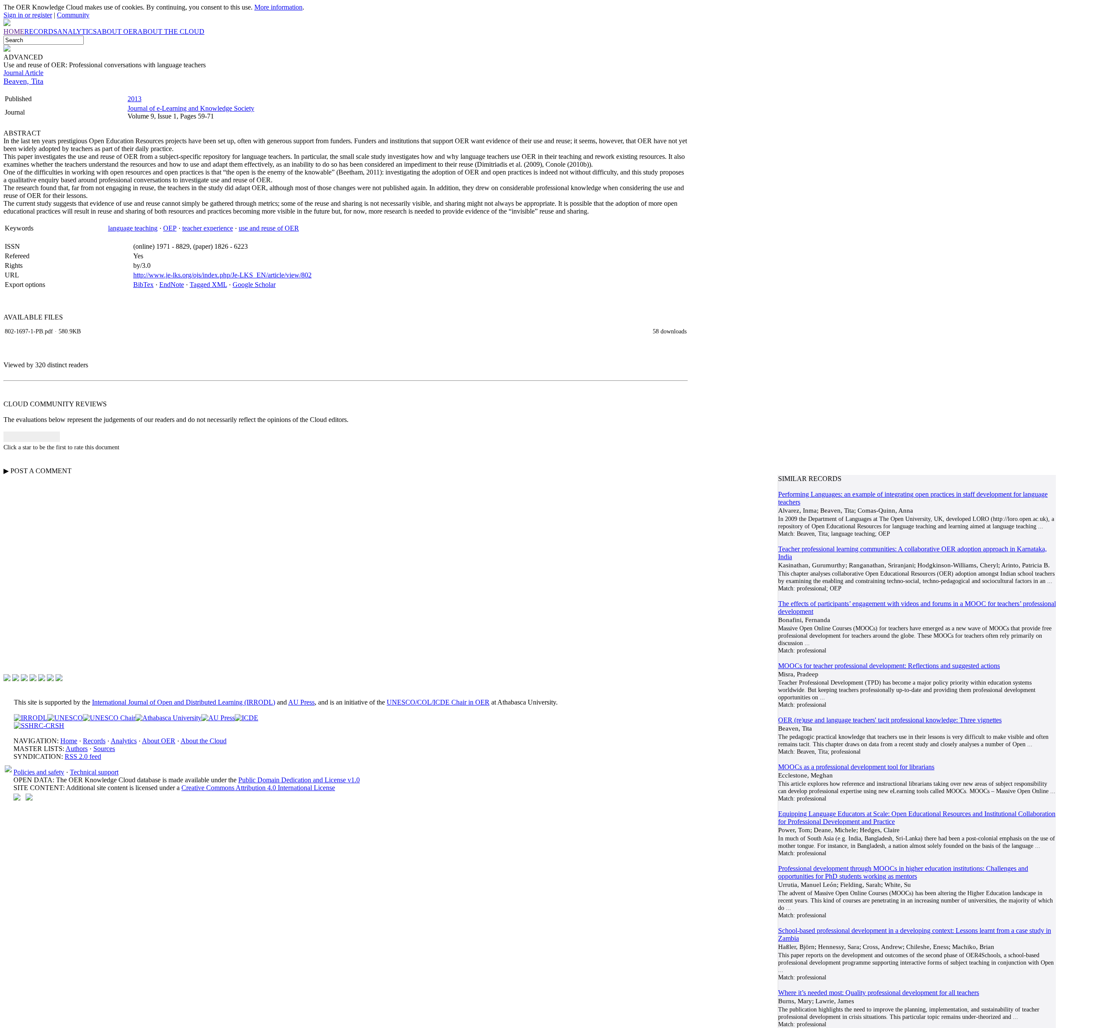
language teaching (133, 228)
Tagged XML (208, 284)
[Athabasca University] (168, 718)
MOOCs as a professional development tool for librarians (856, 767)
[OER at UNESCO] (65, 718)
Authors (77, 748)
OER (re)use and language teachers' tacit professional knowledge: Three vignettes (890, 720)
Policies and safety (38, 772)
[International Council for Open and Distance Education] (246, 718)
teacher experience (207, 228)
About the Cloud (204, 741)
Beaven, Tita (23, 81)
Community (73, 15)
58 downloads (670, 331)
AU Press (301, 702)
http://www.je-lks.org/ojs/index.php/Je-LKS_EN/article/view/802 (222, 275)
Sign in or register (27, 15)
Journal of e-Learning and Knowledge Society (191, 108)
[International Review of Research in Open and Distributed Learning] (30, 718)
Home (68, 741)
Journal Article (23, 72)
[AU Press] (218, 718)
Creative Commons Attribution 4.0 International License (258, 787)
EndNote (171, 284)
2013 (134, 98)
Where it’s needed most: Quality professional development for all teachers (878, 992)
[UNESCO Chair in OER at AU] (109, 718)
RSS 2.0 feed (83, 756)
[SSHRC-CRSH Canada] (39, 725)
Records (94, 741)
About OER (158, 741)
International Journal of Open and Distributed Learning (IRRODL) (183, 702)
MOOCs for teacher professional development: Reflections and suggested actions (889, 665)
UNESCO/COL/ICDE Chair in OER (438, 702)
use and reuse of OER (269, 228)
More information (278, 7)
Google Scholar (254, 284)
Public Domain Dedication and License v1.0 (299, 780)
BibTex (143, 284)
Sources (104, 748)
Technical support (94, 772)
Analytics (124, 741)
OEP (170, 228)
